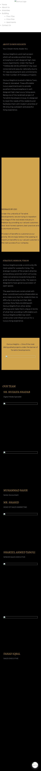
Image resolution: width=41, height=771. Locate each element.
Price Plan (10, 19)
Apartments (11, 22)
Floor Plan (10, 16)
